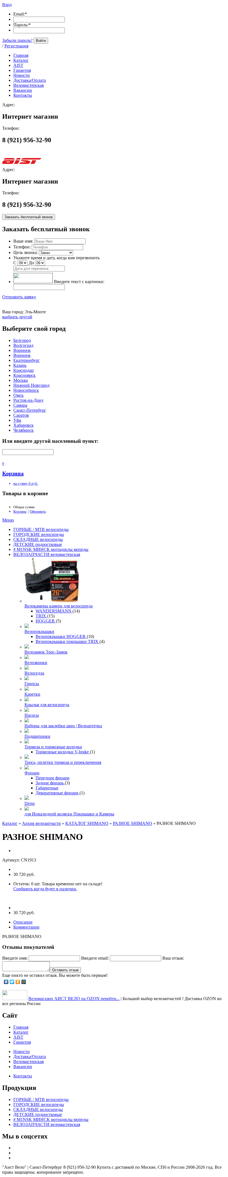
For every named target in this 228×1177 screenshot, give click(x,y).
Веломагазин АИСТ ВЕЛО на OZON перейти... (74, 998)
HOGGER (46, 621)
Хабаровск (23, 425)
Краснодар (23, 370)
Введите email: (95, 958)
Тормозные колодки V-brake (63, 751)
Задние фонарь (50, 783)
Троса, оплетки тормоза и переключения (62, 762)
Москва (20, 380)
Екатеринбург (26, 360)
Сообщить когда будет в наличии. (45, 888)
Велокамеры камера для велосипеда (58, 606)
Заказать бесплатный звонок (28, 217)
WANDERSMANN (54, 611)
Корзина (19, 511)
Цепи (29, 803)
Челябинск (23, 430)
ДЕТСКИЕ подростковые (37, 544)
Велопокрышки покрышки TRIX (68, 641)
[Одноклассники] (18, 981)
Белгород (22, 340)
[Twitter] (12, 981)
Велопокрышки (39, 631)
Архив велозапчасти (41, 823)
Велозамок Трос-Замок (46, 652)
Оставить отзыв (65, 970)
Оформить (38, 511)
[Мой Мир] (24, 981)
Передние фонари (53, 778)
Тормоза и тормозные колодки (53, 746)
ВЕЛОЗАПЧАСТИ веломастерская (46, 554)
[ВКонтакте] (6, 981)
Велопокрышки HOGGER (61, 636)
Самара (20, 405)
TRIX (41, 616)
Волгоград (23, 345)
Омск (18, 395)
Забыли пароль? (17, 40)
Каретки (32, 694)
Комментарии (26, 927)
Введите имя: (15, 958)
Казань (19, 365)
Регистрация (16, 46)
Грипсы (31, 683)
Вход (7, 4)
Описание (23, 922)
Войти (41, 41)
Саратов (21, 415)
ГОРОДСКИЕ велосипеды (38, 534)
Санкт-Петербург (29, 410)
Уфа (17, 420)
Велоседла (34, 673)
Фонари (31, 773)
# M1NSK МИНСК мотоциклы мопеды (50, 549)
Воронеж (22, 350)
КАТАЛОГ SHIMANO (86, 823)
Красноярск (24, 375)
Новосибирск (26, 390)
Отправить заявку (19, 296)
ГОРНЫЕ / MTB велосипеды (41, 529)
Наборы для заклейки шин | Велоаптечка (63, 725)
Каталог (10, 823)
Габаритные (47, 787)
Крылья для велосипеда (46, 704)
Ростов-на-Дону (28, 400)
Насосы (31, 715)
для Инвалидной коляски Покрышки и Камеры (69, 814)
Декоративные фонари (58, 792)
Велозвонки (35, 662)
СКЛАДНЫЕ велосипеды (38, 539)
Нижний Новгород (31, 385)
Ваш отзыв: (173, 958)
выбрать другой (17, 316)
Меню (8, 520)
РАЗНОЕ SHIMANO (132, 823)
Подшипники (37, 736)
